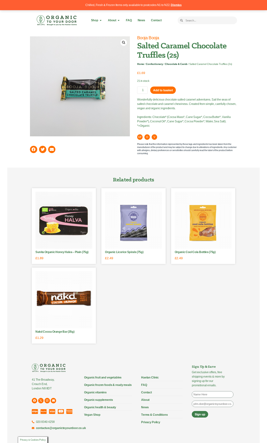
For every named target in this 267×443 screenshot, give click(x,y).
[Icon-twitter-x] (41, 400)
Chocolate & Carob (176, 64)
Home (140, 64)
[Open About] (118, 20)
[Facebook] (34, 400)
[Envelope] (53, 400)
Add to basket (163, 90)
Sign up (200, 414)
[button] (123, 42)
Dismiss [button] (176, 5)
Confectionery (154, 64)
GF (140, 137)
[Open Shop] (100, 20)
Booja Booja (148, 37)
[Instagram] (47, 400)
